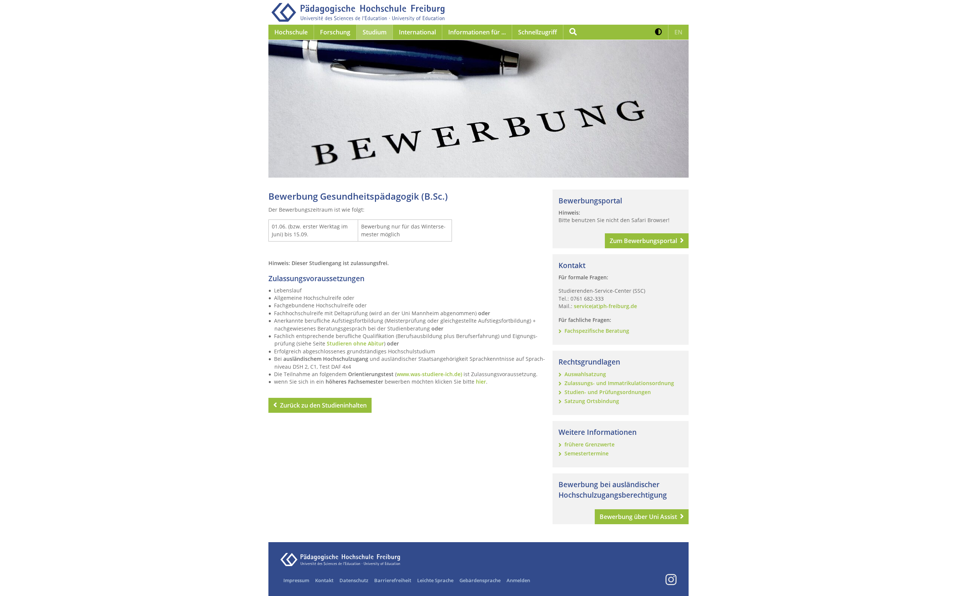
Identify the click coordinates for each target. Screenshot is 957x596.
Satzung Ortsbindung (591, 401)
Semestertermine (586, 453)
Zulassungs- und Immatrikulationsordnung (619, 383)
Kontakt (324, 580)
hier (481, 381)
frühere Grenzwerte (589, 444)
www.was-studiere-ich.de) (429, 374)
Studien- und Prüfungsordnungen (607, 392)
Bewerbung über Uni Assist (638, 517)
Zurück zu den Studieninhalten (323, 405)
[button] (658, 32)
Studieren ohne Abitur (355, 343)
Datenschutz (353, 580)
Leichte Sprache (435, 580)
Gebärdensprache (480, 580)
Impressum (296, 580)
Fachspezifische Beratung (596, 330)
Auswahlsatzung (585, 374)
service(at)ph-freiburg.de (605, 306)
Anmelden (518, 580)
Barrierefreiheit (392, 580)
